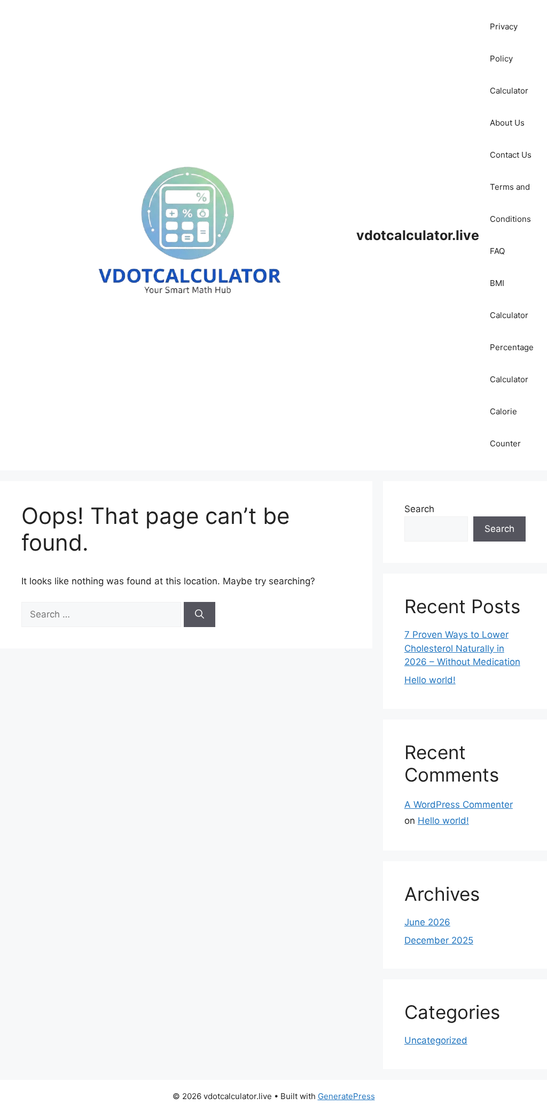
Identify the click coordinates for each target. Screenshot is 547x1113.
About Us (507, 123)
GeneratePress (346, 1096)
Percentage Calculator (512, 363)
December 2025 (438, 940)
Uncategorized (435, 1040)
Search (419, 509)
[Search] (199, 615)
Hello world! (430, 680)
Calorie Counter (505, 427)
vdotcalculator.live (417, 235)
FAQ (497, 251)
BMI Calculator (509, 299)
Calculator (509, 91)
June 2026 (427, 922)
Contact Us (511, 155)
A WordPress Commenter (458, 804)
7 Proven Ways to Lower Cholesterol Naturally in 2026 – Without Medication (462, 648)
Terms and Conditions (510, 203)
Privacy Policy (504, 42)
